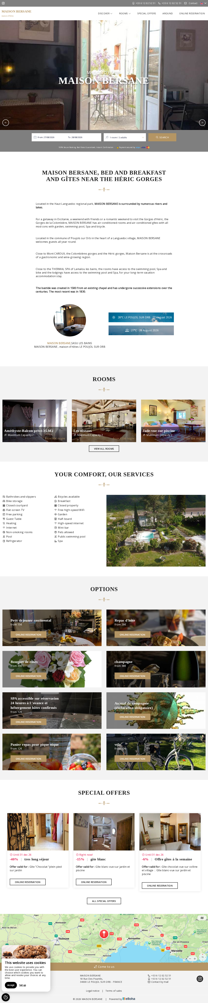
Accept (10, 985)
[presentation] (5, 122)
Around (167, 13)
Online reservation (192, 13)
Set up (22, 985)
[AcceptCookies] (6, 997)
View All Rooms (104, 448)
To (69, 137)
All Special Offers (104, 901)
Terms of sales (113, 990)
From (40, 137)
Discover (104, 13)
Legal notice (92, 990)
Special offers (146, 13)
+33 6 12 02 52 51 (161, 975)
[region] (26, 968)
